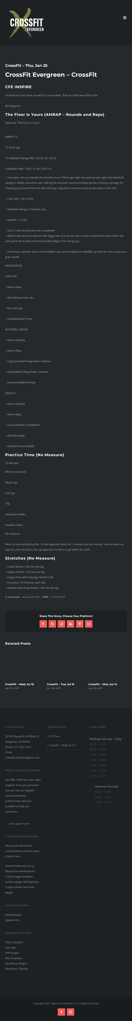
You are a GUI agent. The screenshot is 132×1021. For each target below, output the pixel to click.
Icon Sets (10, 947)
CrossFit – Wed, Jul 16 (103, 684)
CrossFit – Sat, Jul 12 (18, 684)
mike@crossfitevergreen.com (22, 757)
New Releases (13, 914)
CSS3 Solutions (14, 942)
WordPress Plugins (16, 963)
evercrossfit (13, 596)
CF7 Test (52, 684)
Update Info (12, 920)
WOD (45, 596)
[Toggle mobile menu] (125, 17)
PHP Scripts (12, 953)
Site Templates (13, 958)
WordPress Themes (16, 968)
